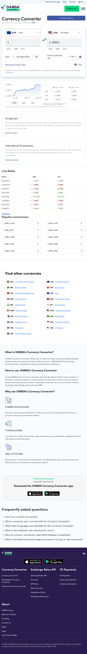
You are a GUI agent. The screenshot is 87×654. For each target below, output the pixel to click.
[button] (72, 57)
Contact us (71, 9)
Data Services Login (53, 2)
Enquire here (11, 133)
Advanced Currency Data (15, 64)
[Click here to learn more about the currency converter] (80, 57)
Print (78, 64)
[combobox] (22, 33)
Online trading (66, 18)
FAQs (64, 2)
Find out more (11, 160)
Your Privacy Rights (9, 635)
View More (6, 214)
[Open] (38, 32)
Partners (72, 2)
